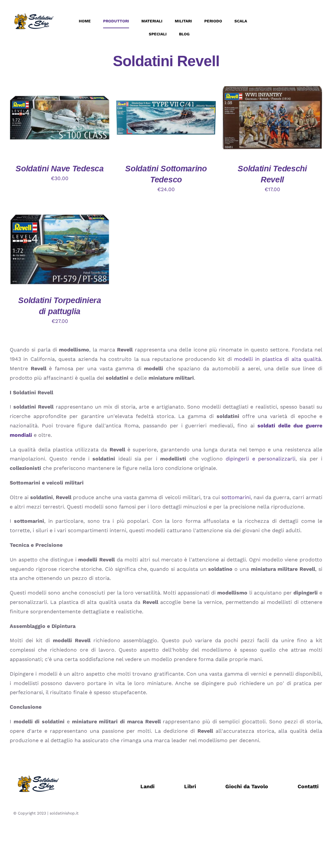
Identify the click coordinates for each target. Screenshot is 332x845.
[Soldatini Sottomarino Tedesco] (166, 84)
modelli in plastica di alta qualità (277, 359)
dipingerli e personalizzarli (260, 459)
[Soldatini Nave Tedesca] (60, 84)
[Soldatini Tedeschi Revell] (272, 84)
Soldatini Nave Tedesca (59, 168)
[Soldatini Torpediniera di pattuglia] (60, 216)
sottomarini (236, 497)
